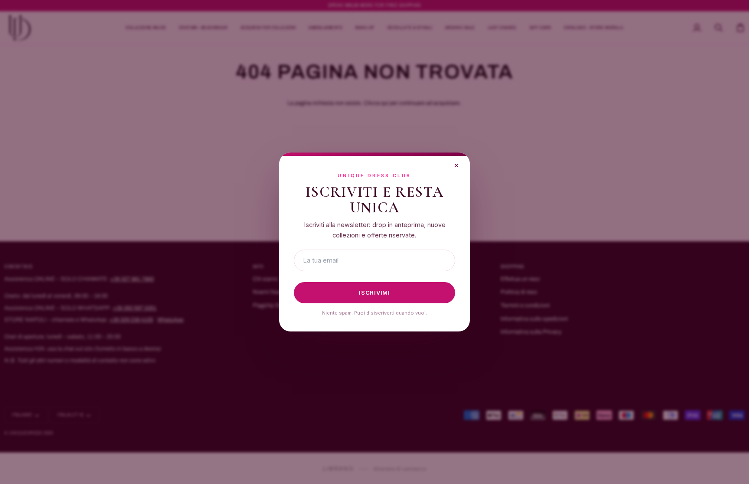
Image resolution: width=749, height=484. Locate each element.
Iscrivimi (374, 292)
